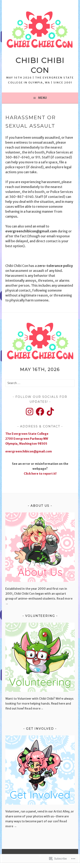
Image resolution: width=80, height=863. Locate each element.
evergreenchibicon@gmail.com (28, 451)
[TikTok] (50, 412)
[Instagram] (29, 412)
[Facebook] (40, 412)
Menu (42, 98)
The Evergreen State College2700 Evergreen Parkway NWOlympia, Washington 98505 (26, 438)
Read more (33, 708)
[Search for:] (39, 383)
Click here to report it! (40, 473)
